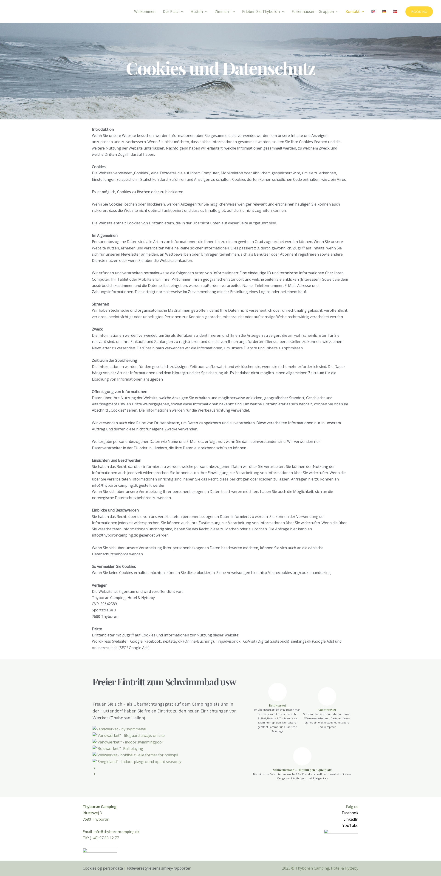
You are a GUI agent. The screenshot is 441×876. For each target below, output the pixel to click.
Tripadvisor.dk (228, 641)
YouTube (350, 825)
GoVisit (249, 641)
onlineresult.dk (105, 647)
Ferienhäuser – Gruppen (313, 11)
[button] (168, 768)
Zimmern (222, 11)
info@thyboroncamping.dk (115, 535)
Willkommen (144, 11)
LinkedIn (350, 819)
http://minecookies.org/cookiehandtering (295, 572)
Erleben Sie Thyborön (261, 11)
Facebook (350, 812)
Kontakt (352, 11)
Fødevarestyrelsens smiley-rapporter (159, 868)
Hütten (197, 11)
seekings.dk (301, 641)
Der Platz (171, 11)
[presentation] (181, 11)
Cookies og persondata (103, 868)
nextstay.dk (172, 641)
